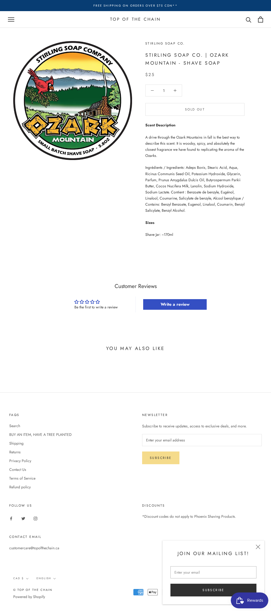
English (44, 578)
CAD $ (18, 578)
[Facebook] (11, 518)
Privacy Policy (20, 460)
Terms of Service (22, 478)
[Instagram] (35, 518)
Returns (15, 452)
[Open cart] (260, 19)
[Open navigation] (11, 19)
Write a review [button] (175, 304)
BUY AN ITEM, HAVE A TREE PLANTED (40, 434)
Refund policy (20, 487)
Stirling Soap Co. (165, 43)
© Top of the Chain (33, 590)
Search (14, 425)
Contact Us (17, 469)
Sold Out (195, 109)
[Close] (258, 546)
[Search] (248, 19)
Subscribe (213, 590)
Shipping (16, 443)
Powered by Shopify (29, 596)
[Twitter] (23, 518)
